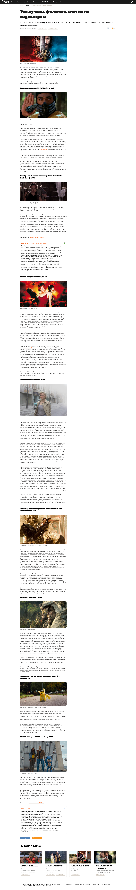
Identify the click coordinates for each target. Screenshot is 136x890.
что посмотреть (50, 874)
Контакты (70, 882)
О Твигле (25, 882)
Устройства (32, 882)
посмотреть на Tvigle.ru (36, 237)
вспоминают (43, 149)
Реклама (40, 882)
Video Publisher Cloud (50, 882)
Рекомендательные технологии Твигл (101, 884)
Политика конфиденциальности (82, 884)
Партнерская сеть (61, 882)
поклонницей (27, 348)
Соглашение (69, 884)
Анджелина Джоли (53, 28)
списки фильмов (42, 28)
